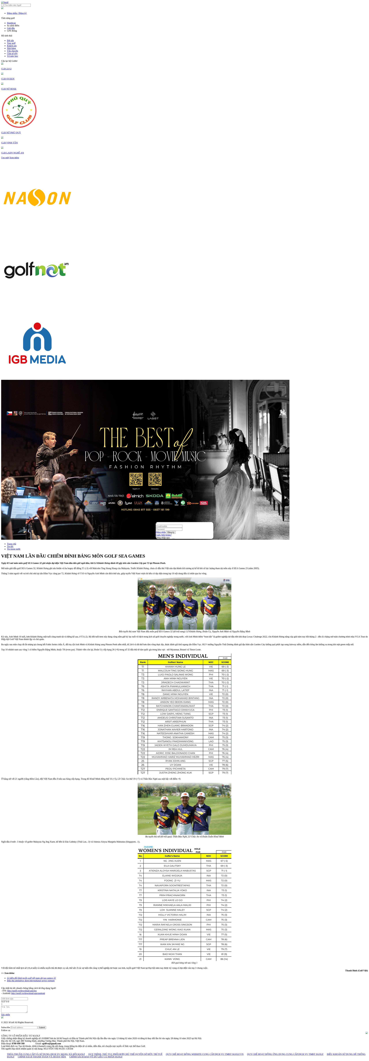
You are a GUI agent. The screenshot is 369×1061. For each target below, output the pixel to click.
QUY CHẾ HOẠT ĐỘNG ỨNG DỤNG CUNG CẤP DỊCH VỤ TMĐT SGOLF (285, 1054)
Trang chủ (11, 544)
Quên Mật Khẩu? (164, 535)
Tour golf (11, 43)
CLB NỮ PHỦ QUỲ (11, 132)
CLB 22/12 (6, 68)
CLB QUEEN (7, 79)
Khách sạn (12, 45)
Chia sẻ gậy (12, 53)
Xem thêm (14, 157)
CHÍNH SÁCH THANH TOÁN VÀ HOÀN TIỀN (42, 1057)
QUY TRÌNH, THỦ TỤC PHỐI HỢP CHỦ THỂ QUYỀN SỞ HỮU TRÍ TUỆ (125, 1054)
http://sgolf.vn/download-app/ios (22, 990)
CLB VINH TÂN (9, 142)
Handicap (11, 23)
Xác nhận (5, 1014)
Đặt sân (10, 40)
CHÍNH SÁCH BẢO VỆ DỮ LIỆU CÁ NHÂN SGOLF (96, 1057)
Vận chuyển (12, 51)
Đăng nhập (161, 532)
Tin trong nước (13, 549)
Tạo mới (5, 157)
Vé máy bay (12, 56)
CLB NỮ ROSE (8, 89)
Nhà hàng (11, 48)
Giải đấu (11, 28)
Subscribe (5, 1027)
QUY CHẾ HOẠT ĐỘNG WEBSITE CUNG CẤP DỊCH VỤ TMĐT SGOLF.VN (205, 1054)
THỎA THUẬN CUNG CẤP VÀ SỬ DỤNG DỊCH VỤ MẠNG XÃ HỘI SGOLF (46, 1054)
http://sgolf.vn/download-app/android (28, 993)
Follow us (5, 1030)
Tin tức (10, 546)
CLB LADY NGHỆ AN (12, 153)
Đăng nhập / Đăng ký (17, 13)
